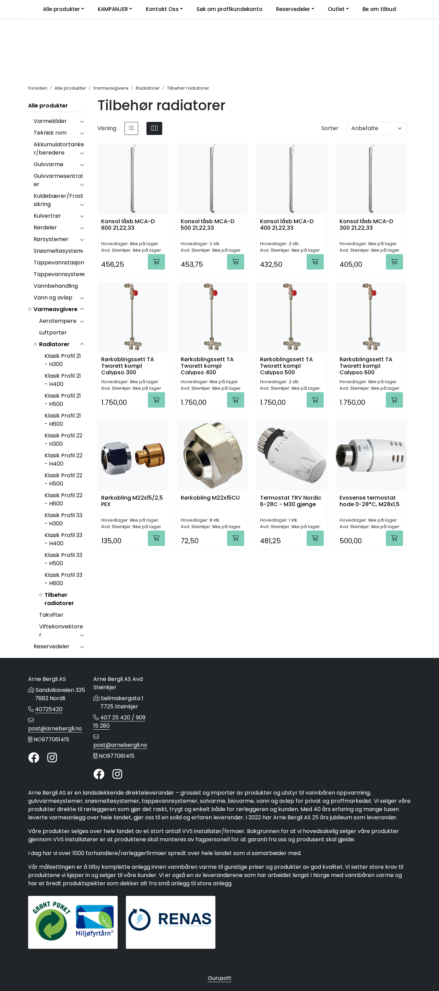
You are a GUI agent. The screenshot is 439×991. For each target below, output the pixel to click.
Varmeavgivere (56, 309)
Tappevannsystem (59, 274)
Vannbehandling (56, 286)
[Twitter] (33, 758)
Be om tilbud (379, 9)
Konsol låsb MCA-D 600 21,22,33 (128, 225)
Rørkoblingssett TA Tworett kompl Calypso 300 (127, 365)
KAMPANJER (113, 9)
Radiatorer (54, 344)
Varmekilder (50, 121)
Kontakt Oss (162, 9)
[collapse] (82, 121)
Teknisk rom (50, 133)
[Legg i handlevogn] (156, 262)
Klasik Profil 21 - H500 (63, 400)
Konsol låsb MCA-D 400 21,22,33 (286, 225)
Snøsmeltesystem (58, 251)
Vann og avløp (53, 297)
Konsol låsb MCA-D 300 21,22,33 (366, 225)
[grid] (154, 128)
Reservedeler (293, 9)
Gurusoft (220, 978)
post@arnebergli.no (55, 728)
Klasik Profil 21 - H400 (63, 380)
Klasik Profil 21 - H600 (63, 420)
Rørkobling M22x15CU (210, 498)
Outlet (336, 9)
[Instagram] (52, 758)
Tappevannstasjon (59, 262)
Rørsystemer (51, 239)
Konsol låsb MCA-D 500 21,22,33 (207, 225)
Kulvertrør (47, 216)
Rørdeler (45, 227)
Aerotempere (57, 321)
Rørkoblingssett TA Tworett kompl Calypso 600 (366, 365)
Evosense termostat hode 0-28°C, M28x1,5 (370, 501)
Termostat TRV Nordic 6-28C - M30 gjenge (290, 501)
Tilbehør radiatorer (59, 599)
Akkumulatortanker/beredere (59, 148)
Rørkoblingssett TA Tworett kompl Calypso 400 (207, 365)
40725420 (48, 709)
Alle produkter (61, 9)
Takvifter (51, 615)
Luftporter (53, 333)
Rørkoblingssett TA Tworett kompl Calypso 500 (286, 365)
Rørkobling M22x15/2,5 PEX (132, 501)
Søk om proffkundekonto (229, 9)
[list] (131, 128)
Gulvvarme (48, 164)
